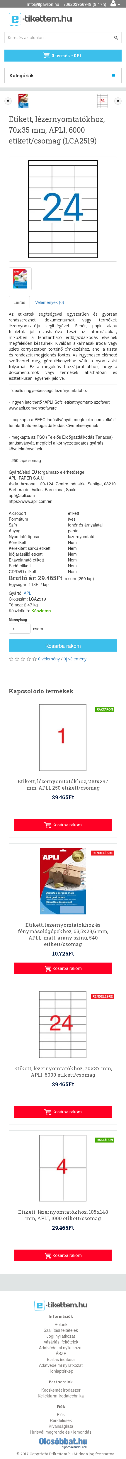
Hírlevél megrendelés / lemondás (60, 1432)
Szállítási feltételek (61, 1330)
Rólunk (61, 1324)
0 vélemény (49, 659)
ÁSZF (61, 1353)
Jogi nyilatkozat (61, 1336)
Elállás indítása (61, 1359)
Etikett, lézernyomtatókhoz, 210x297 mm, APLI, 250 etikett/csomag (63, 784)
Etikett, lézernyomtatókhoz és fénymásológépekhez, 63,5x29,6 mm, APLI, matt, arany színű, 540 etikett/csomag (63, 934)
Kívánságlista (61, 1426)
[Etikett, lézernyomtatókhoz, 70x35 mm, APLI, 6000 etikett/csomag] (63, 209)
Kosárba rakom (63, 645)
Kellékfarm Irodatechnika (61, 1396)
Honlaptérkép (60, 1371)
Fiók (61, 1414)
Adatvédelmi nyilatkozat (61, 1347)
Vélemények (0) (49, 302)
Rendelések (61, 1420)
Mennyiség (18, 619)
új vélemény (75, 659)
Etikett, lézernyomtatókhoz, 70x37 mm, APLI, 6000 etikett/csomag (63, 1071)
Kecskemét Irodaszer (61, 1390)
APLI (28, 593)
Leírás (19, 302)
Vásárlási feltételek (61, 1342)
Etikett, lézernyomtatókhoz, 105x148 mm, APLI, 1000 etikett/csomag (63, 1215)
